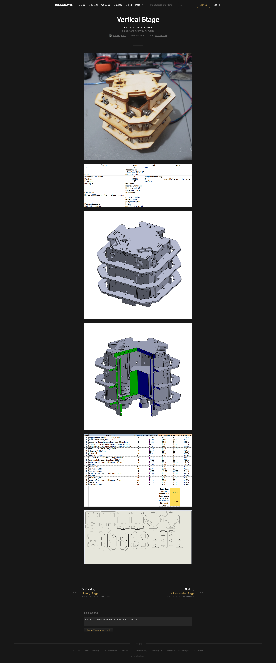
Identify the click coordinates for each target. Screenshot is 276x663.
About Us (76, 650)
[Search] (181, 5)
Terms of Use (126, 650)
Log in (216, 4)
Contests (105, 4)
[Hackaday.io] (63, 5)
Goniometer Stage (182, 593)
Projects (81, 4)
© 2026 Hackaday (138, 656)
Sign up (203, 4)
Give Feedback (111, 650)
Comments (161, 35)
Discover (93, 4)
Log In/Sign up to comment (98, 630)
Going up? (138, 643)
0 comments (105, 596)
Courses (118, 4)
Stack (129, 4)
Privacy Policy (141, 650)
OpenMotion (146, 27)
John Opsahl (119, 35)
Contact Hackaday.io (92, 650)
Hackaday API (157, 650)
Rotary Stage (90, 593)
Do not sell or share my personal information (184, 650)
